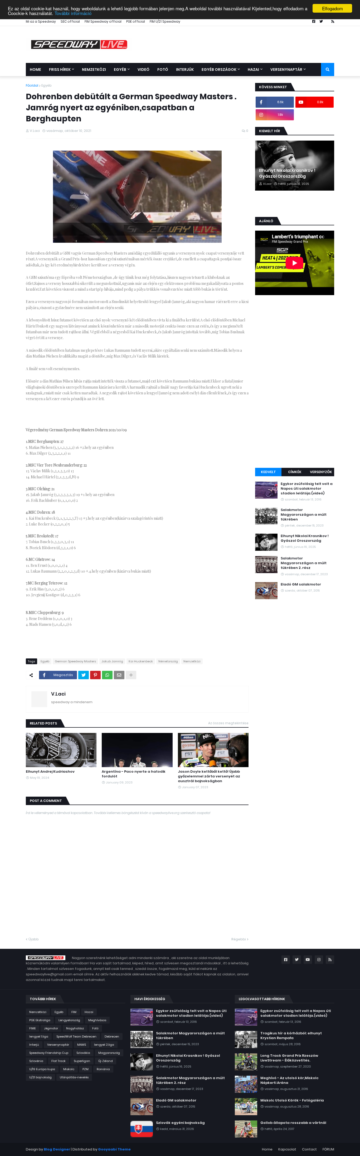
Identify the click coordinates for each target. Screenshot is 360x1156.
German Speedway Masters (75, 661)
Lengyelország (69, 1020)
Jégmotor (51, 1028)
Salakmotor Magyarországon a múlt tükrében (304, 515)
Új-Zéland (105, 1061)
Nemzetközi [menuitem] (94, 69)
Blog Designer (57, 1149)
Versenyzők (321, 471)
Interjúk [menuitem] (185, 69)
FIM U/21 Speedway (165, 21)
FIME (32, 1028)
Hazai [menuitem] (253, 69)
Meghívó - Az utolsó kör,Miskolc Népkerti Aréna (289, 1080)
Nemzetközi (192, 661)
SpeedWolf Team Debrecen (76, 1036)
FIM (73, 1012)
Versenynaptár (58, 1045)
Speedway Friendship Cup (48, 1053)
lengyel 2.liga (104, 1045)
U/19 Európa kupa (42, 1069)
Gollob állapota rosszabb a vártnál (293, 1122)
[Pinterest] (95, 675)
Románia (103, 1069)
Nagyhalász (75, 1028)
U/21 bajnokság (40, 1077)
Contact (309, 1149)
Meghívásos (97, 1020)
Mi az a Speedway (41, 21)
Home (267, 1149)
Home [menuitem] (35, 69)
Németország (168, 661)
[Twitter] (83, 675)
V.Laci (58, 694)
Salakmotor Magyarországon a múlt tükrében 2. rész (304, 563)
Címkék (294, 471)
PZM (85, 1069)
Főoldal (32, 85)
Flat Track (58, 1061)
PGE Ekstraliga (39, 1020)
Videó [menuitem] (143, 69)
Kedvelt (268, 471)
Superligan (82, 1061)
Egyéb (46, 85)
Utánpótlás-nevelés (74, 1077)
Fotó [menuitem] (162, 69)
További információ (73, 13)
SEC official (70, 21)
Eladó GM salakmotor (301, 584)
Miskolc (68, 1069)
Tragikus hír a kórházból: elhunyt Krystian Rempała (291, 1035)
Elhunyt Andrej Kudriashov (50, 771)
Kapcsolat (287, 1149)
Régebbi (238, 939)
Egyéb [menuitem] (120, 69)
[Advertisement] (294, 382)
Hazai (89, 1012)
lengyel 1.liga (38, 1036)
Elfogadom (332, 8)
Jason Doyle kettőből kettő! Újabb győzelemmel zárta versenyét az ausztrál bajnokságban (209, 776)
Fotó (95, 1028)
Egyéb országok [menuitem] (219, 69)
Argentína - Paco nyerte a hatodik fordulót (134, 774)
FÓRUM (328, 1149)
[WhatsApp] (107, 675)
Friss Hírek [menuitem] (60, 69)
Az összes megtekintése (228, 723)
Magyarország (109, 1053)
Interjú (34, 1045)
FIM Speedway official (103, 21)
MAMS (81, 1045)
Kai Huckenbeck (141, 661)
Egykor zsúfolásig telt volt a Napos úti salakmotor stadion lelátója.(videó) (307, 489)
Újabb (33, 939)
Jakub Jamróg (112, 661)
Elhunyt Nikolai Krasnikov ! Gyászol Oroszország (287, 173)
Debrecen (112, 1036)
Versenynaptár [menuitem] (286, 69)
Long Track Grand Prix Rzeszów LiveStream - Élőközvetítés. (289, 1058)
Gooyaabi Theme (114, 1149)
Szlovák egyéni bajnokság (180, 1122)
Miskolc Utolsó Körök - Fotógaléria (292, 1100)
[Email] (119, 675)
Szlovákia (83, 1053)
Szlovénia (36, 1061)
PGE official (135, 21)
